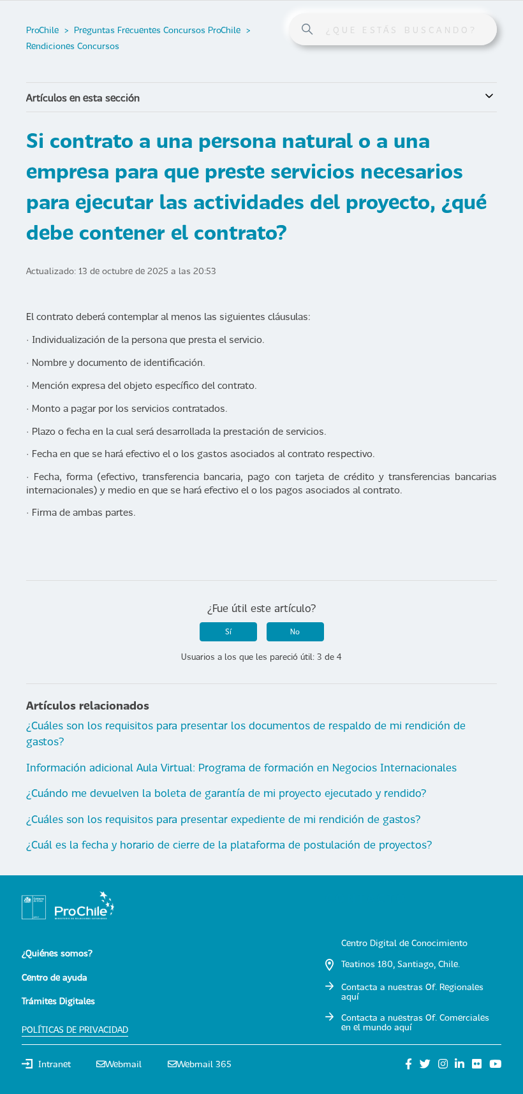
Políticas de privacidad (75, 1029)
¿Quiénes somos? (57, 952)
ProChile (42, 29)
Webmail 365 (204, 1063)
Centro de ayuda (54, 977)
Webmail (123, 1063)
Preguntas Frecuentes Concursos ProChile (157, 29)
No (295, 631)
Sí (228, 631)
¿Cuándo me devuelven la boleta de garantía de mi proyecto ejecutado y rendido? (226, 792)
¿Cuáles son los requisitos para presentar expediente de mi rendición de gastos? (223, 819)
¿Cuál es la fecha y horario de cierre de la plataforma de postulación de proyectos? (229, 844)
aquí (349, 996)
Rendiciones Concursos (72, 45)
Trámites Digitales (58, 1000)
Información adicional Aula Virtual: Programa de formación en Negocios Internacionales (241, 767)
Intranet (54, 1063)
